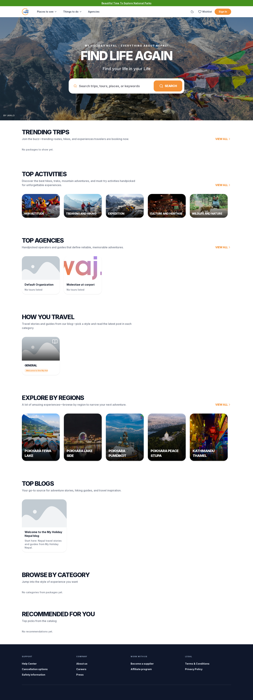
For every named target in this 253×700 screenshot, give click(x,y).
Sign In (223, 11)
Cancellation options (35, 669)
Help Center (29, 663)
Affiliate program (141, 669)
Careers (81, 669)
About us (81, 663)
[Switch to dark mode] (192, 12)
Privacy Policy (193, 669)
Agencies (93, 11)
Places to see (45, 11)
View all (221, 139)
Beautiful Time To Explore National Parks (126, 3)
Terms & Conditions (197, 663)
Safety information (33, 674)
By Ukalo (9, 115)
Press (80, 674)
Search (171, 86)
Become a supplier (142, 663)
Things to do (70, 11)
